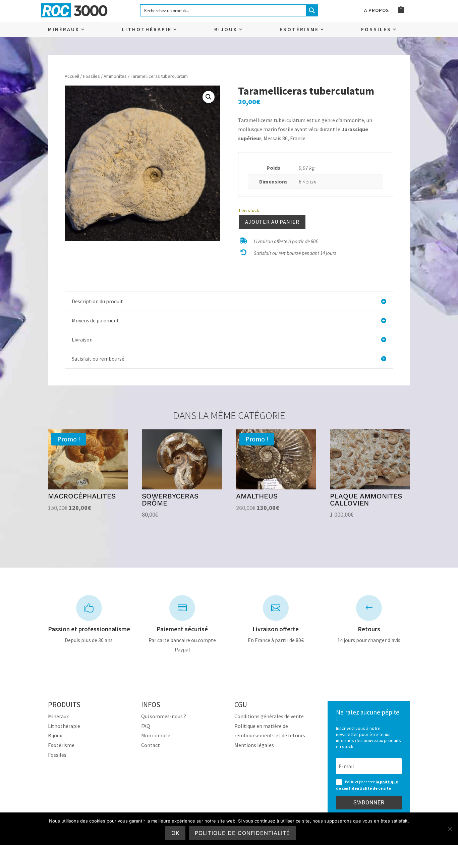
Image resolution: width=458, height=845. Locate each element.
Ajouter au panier (272, 221)
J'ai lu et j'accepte (367, 785)
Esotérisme (299, 30)
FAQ (145, 726)
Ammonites (115, 76)
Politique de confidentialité (242, 833)
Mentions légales (254, 745)
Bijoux (225, 30)
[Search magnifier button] (312, 10)
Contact (150, 745)
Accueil (72, 76)
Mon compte (155, 735)
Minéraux (63, 30)
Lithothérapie (147, 30)
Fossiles (376, 30)
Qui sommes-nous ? (163, 716)
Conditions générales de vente (269, 716)
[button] (209, 97)
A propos (376, 10)
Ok (175, 833)
